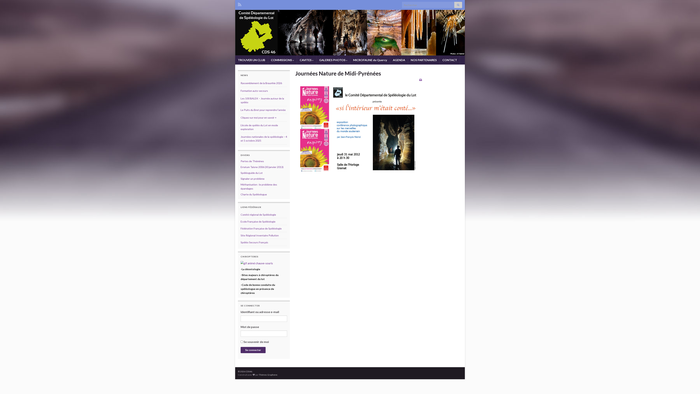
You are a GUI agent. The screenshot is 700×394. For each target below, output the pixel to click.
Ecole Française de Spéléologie (258, 221)
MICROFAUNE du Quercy (370, 60)
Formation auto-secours (254, 90)
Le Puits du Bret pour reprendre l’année (263, 109)
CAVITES (306, 60)
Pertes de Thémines (252, 161)
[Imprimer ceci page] (420, 79)
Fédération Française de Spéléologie (261, 228)
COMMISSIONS (282, 60)
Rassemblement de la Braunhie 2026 (261, 83)
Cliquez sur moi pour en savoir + (259, 117)
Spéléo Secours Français (254, 242)
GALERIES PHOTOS (332, 60)
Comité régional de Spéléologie (258, 214)
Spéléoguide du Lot (252, 172)
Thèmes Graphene (268, 374)
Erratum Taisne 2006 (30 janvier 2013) (262, 167)
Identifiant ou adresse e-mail (260, 312)
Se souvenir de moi (256, 341)
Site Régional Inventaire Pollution (260, 235)
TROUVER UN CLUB (251, 60)
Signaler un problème (253, 178)
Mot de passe (250, 327)
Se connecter (253, 349)
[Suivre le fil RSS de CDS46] (239, 4)
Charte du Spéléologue (254, 194)
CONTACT (449, 60)
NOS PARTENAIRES (424, 60)
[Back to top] (691, 385)
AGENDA (399, 60)
